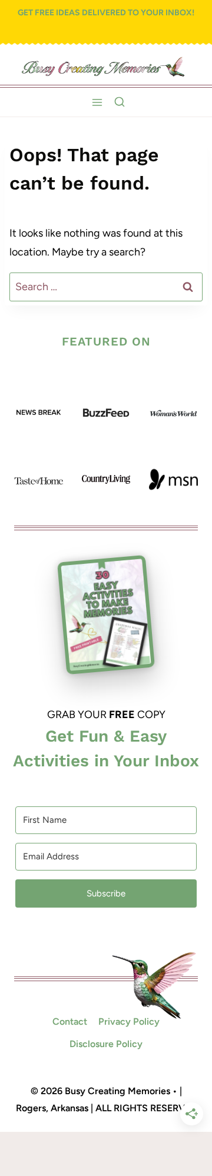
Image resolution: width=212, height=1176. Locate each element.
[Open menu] (97, 102)
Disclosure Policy (106, 1043)
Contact (69, 1021)
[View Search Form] (119, 102)
